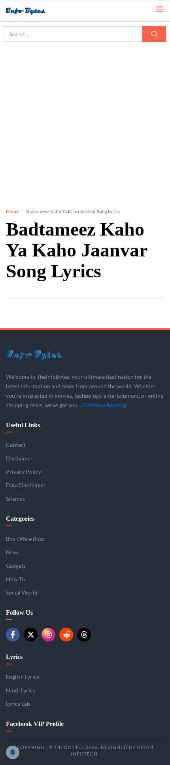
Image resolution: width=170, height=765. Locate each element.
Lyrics (14, 656)
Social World (22, 592)
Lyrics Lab (18, 703)
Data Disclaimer (26, 485)
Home (12, 211)
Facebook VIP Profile (35, 723)
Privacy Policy (23, 471)
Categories (20, 518)
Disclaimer (19, 458)
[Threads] (84, 635)
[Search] (154, 34)
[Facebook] (13, 635)
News (13, 552)
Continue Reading (104, 405)
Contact (16, 444)
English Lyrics (22, 676)
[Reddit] (66, 635)
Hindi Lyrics (20, 690)
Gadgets (16, 565)
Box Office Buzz (25, 538)
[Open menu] (159, 8)
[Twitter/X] (31, 635)
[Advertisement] (85, 118)
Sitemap (16, 498)
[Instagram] (48, 635)
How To (15, 579)
